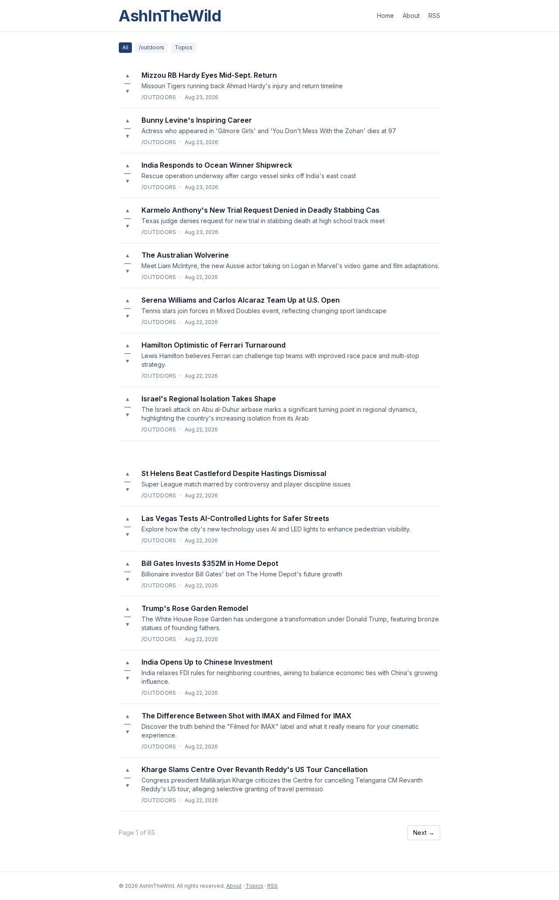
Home (385, 15)
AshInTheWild (170, 15)
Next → (424, 832)
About (411, 15)
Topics (184, 47)
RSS (434, 15)
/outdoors (151, 47)
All (125, 47)
